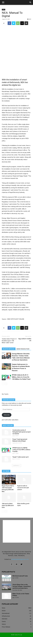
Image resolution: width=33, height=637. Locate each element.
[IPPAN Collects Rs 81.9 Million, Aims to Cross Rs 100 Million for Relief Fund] (6, 377)
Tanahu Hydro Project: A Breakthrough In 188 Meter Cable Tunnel (9, 340)
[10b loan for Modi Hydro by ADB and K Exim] (9, 497)
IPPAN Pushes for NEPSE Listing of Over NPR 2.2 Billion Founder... (21, 449)
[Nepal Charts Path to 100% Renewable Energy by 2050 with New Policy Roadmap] (9, 479)
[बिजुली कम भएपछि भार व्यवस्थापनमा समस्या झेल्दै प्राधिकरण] (24, 479)
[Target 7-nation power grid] (6, 459)
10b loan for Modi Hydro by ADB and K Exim (8, 505)
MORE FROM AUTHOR (23, 349)
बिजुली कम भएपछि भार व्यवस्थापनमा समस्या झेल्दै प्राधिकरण (23, 487)
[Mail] (16, 564)
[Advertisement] (16, 62)
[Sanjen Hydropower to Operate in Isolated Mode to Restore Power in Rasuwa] (6, 366)
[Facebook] (11, 564)
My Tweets (5, 394)
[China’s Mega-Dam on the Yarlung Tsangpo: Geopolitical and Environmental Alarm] (6, 587)
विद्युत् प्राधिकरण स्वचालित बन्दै (24, 340)
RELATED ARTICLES (8, 349)
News (3, 9)
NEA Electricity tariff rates (20, 576)
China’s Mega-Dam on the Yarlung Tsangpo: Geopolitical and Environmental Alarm (21, 586)
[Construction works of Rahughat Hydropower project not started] (6, 432)
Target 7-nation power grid (20, 457)
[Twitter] (21, 564)
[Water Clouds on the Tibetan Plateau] (6, 596)
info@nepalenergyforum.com (20, 559)
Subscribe (7, 415)
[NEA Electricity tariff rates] (6, 578)
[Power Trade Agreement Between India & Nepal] (6, 441)
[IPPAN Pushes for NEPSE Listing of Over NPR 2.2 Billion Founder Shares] (6, 450)
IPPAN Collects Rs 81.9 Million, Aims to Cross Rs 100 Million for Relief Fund (21, 377)
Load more (16, 465)
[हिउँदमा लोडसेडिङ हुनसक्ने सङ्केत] (24, 497)
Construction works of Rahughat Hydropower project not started (21, 431)
